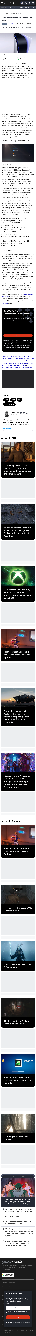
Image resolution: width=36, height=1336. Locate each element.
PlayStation (13, 13)
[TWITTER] (24, 412)
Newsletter (31, 58)
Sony (31, 66)
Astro (6, 399)
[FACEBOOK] (21, 412)
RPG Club (12, 7)
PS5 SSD (5, 303)
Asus (19, 399)
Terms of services (26, 340)
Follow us (22, 58)
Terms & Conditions (13, 1324)
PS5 (21, 13)
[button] (33, 3)
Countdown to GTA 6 (24, 7)
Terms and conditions (8, 1282)
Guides (4, 24)
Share (6, 58)
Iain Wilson (12, 24)
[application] (18, 379)
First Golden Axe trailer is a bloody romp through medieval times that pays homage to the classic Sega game (19, 1201)
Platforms (5, 13)
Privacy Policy (22, 1323)
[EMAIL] (27, 412)
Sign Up (18, 1317)
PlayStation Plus (9, 404)
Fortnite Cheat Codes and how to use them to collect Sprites (19, 1222)
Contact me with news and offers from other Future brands (18, 1312)
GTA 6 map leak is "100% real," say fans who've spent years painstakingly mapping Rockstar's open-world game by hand (19, 1232)
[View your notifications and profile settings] (29, 3)
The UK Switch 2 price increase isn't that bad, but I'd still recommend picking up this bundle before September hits (18, 1244)
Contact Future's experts (10, 1287)
